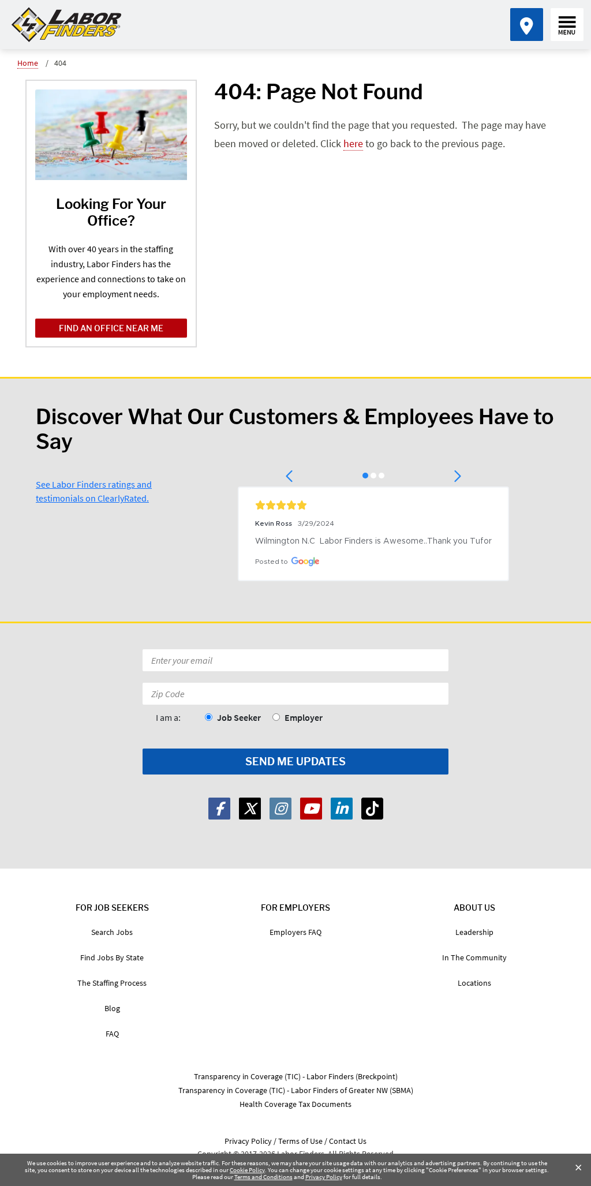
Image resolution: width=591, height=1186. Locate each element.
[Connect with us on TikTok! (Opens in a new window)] (372, 809)
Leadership (474, 932)
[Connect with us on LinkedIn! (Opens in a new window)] (342, 809)
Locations (474, 983)
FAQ (112, 1033)
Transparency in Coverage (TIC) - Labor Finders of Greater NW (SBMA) (295, 1090)
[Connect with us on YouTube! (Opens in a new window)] (311, 809)
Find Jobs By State (112, 957)
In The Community (474, 957)
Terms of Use (300, 1141)
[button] (290, 476)
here (353, 143)
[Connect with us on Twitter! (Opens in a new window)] (250, 809)
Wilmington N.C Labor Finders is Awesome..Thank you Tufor (373, 541)
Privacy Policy (323, 1177)
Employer (304, 717)
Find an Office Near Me (111, 328)
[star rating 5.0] (373, 505)
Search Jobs (112, 932)
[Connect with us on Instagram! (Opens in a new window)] (280, 809)
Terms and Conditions (263, 1177)
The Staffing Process (112, 983)
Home (27, 63)
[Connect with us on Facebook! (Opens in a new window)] (219, 809)
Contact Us (347, 1141)
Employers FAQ (295, 932)
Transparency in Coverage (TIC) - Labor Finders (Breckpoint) (296, 1076)
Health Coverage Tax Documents (295, 1104)
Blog (112, 1008)
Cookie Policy (247, 1170)
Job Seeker (239, 717)
